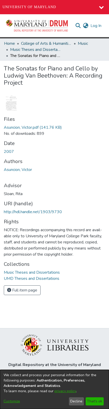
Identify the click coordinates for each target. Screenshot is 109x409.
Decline (76, 401)
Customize (12, 401)
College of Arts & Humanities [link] (46, 43)
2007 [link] (9, 151)
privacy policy (65, 391)
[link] (33, 127)
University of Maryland (29, 7)
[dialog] (54, 389)
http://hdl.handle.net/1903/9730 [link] (33, 212)
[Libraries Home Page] (54, 344)
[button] (37, 26)
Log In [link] (96, 25)
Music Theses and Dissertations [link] (35, 49)
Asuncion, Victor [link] (18, 169)
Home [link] (9, 43)
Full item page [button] (24, 290)
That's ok (94, 401)
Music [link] (83, 43)
